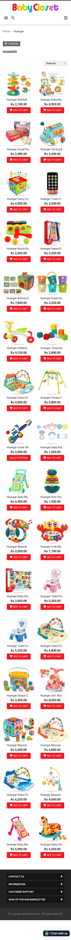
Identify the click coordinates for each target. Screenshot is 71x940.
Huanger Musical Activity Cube (25, 745)
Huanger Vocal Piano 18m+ (23, 149)
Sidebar (13, 43)
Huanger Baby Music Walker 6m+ (26, 497)
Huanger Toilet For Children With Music (29, 645)
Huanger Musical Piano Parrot (24, 546)
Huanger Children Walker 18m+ (25, 348)
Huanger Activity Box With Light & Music (30, 298)
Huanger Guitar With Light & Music (27, 447)
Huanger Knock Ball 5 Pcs (22, 248)
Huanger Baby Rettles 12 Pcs (24, 596)
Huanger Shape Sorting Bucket (25, 695)
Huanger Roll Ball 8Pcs (20, 99)
